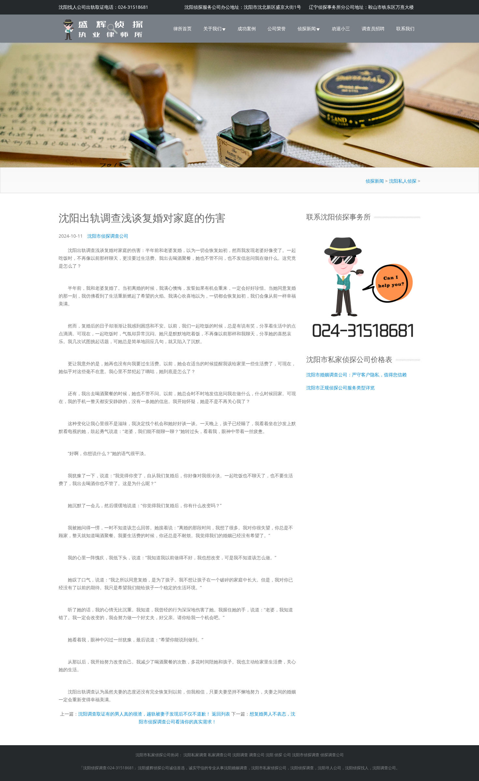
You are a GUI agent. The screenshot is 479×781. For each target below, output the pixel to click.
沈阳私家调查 (195, 755)
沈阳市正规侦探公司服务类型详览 (340, 387)
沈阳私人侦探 (402, 181)
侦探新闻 (307, 28)
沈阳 (269, 755)
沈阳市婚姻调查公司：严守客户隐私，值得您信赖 (356, 374)
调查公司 (257, 755)
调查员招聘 (373, 28)
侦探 (278, 755)
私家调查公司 (219, 755)
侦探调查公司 (332, 755)
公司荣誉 (277, 28)
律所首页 (182, 28)
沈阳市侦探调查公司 (107, 236)
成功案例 (247, 28)
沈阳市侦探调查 (305, 755)
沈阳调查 (240, 755)
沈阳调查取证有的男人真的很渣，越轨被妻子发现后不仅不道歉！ (144, 714)
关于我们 (212, 28)
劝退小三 (341, 28)
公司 (287, 755)
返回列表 (221, 714)
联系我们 (405, 28)
